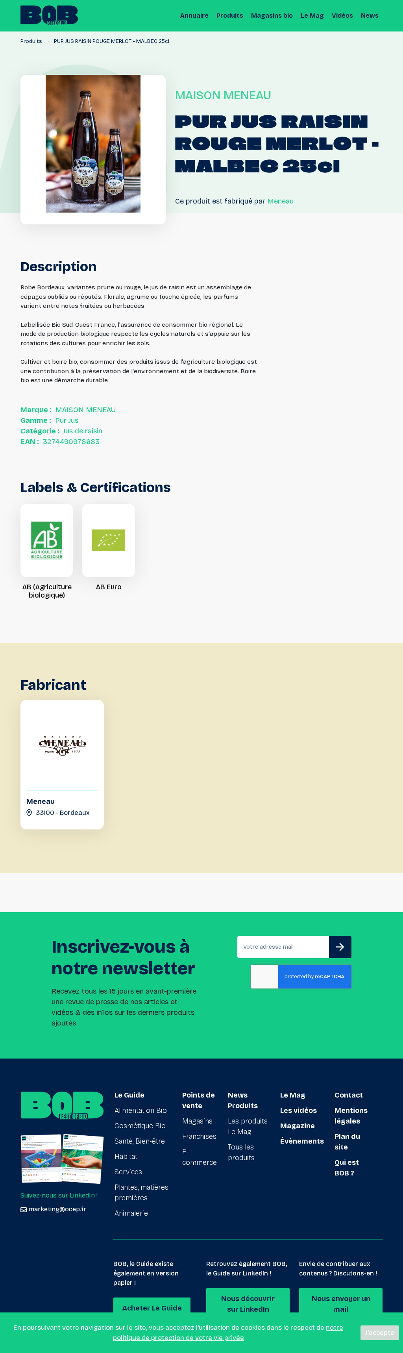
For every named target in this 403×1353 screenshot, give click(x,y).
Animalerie (131, 1213)
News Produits (243, 1100)
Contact (349, 1095)
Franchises (199, 1136)
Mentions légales (351, 1115)
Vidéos (342, 15)
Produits (229, 15)
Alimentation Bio (141, 1110)
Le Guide (129, 1095)
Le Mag (312, 15)
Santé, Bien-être (140, 1141)
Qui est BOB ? (347, 1167)
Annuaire (194, 15)
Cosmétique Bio (140, 1126)
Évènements (302, 1141)
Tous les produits (241, 1152)
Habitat (126, 1156)
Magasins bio (272, 15)
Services (128, 1172)
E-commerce (199, 1157)
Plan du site (347, 1141)
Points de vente (198, 1100)
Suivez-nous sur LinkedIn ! (59, 1195)
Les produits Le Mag (248, 1126)
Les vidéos (298, 1110)
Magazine (297, 1126)
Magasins (197, 1121)
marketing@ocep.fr (57, 1209)
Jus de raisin (82, 431)
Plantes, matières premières (141, 1192)
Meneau (280, 201)
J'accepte (379, 1333)
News (370, 15)
